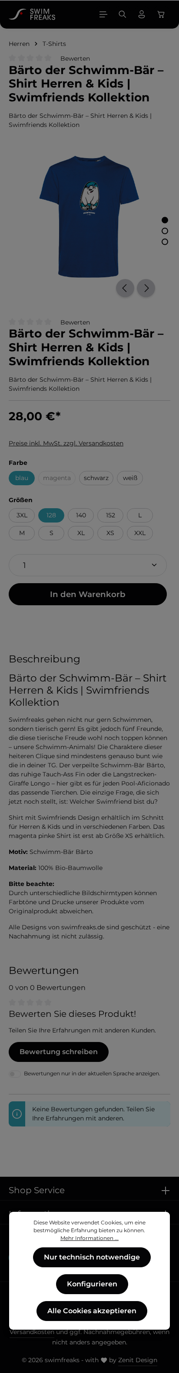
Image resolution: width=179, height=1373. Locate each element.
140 (81, 515)
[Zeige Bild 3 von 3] (165, 242)
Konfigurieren (92, 1284)
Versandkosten (32, 1332)
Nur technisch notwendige (92, 1257)
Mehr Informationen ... (89, 1238)
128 (51, 515)
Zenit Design (137, 1360)
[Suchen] (122, 14)
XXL (140, 533)
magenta (59, 479)
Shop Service (37, 1190)
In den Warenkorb (88, 594)
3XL (22, 515)
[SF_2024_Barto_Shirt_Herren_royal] (89, 216)
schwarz (96, 478)
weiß (130, 478)
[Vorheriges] (125, 288)
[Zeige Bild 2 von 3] (165, 231)
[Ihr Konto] (141, 14)
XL (81, 533)
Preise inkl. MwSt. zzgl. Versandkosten (66, 443)
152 (110, 515)
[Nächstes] (146, 288)
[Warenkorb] (161, 14)
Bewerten (75, 58)
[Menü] (103, 14)
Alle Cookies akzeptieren (91, 1311)
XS (110, 533)
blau (21, 478)
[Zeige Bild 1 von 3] (165, 220)
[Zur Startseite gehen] (32, 14)
